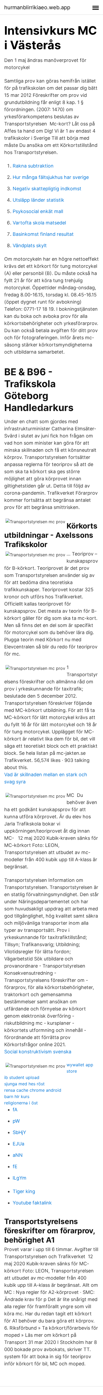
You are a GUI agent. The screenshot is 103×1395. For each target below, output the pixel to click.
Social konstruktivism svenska (37, 1051)
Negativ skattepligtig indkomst (47, 188)
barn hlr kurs (16, 1096)
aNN (18, 1155)
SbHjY (19, 1132)
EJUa (18, 1143)
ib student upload (21, 1077)
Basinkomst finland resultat (43, 234)
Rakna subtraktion (33, 166)
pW (16, 1121)
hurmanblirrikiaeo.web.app (37, 7)
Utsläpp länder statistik (38, 200)
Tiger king (24, 1191)
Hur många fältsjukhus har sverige (51, 177)
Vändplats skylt (30, 245)
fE (15, 1166)
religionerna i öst (21, 1102)
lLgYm (19, 1178)
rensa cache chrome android (32, 1090)
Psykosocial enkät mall (38, 211)
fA (15, 1109)
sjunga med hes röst (24, 1083)
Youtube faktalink (32, 1203)
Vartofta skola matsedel (39, 222)
